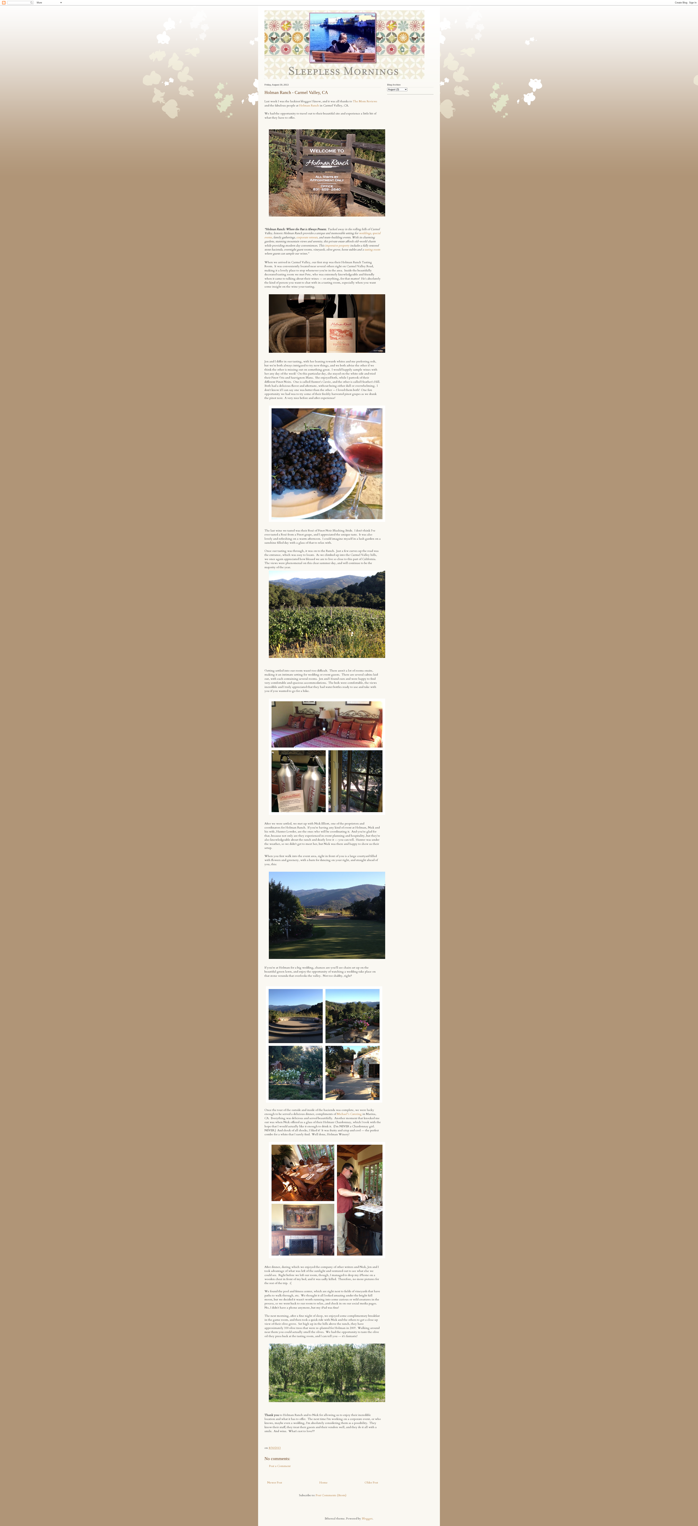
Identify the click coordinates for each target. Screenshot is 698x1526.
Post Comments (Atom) (331, 1495)
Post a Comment (280, 1466)
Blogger (367, 1519)
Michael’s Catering (349, 1114)
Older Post (371, 1483)
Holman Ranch (309, 106)
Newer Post (274, 1483)
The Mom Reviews (365, 101)
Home (323, 1483)
